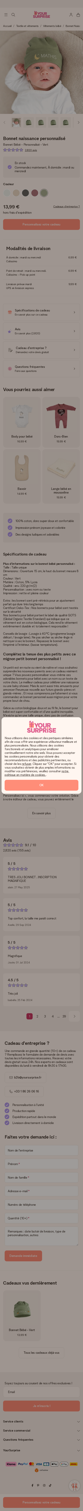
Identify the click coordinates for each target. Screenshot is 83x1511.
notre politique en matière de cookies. (37, 773)
